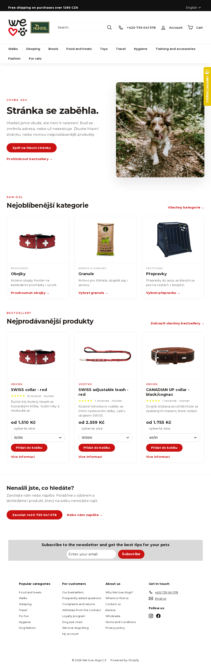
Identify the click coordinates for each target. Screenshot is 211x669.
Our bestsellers (72, 592)
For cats (35, 58)
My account (70, 633)
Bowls (53, 49)
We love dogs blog (75, 627)
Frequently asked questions (81, 598)
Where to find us (117, 598)
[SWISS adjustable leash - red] (105, 355)
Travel (121, 49)
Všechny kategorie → (186, 207)
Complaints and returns (78, 604)
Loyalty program (73, 616)
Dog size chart (72, 622)
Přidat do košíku (29, 448)
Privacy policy (115, 627)
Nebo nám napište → (85, 515)
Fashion (14, 58)
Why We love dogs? (119, 592)
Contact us (113, 604)
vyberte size (24, 428)
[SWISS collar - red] (38, 355)
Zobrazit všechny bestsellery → (178, 323)
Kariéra (110, 610)
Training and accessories (175, 49)
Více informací (23, 457)
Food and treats (79, 49)
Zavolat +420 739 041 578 (34, 515)
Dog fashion (27, 627)
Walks (13, 49)
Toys (104, 49)
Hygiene (140, 49)
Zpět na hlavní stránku (31, 148)
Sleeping (33, 49)
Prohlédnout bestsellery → (30, 159)
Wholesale (113, 616)
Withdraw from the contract (81, 610)
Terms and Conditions (121, 622)
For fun (24, 616)
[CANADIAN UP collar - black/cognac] (173, 355)
